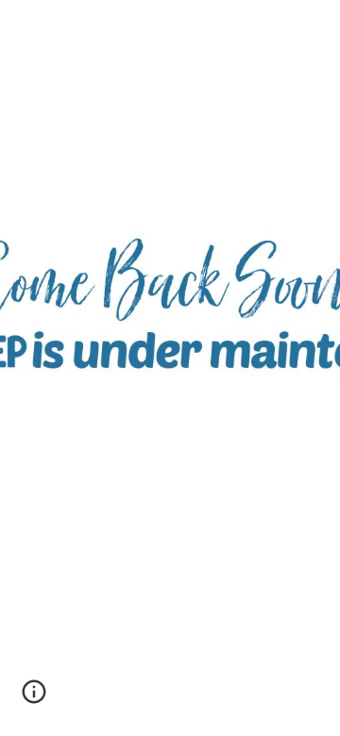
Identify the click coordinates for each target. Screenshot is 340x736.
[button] (34, 698)
